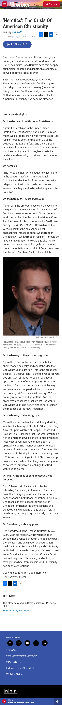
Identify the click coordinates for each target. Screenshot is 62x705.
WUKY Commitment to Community (21, 656)
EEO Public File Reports (16, 674)
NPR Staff (17, 32)
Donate (53, 4)
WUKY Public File (13, 662)
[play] (4, 701)
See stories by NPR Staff (16, 610)
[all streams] (58, 701)
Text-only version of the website (20, 668)
